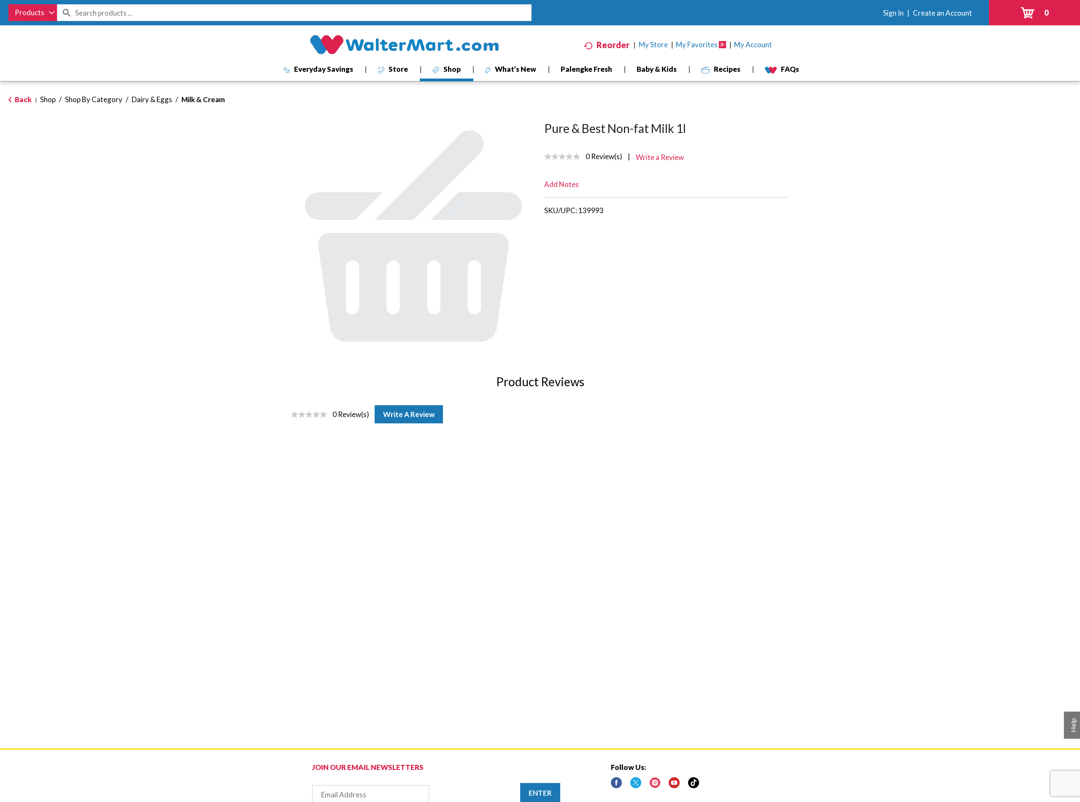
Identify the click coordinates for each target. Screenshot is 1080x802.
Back (23, 99)
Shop (48, 99)
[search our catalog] (66, 12)
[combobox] (32, 12)
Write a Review (409, 414)
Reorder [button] (613, 45)
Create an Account (942, 12)
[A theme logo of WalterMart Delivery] (404, 44)
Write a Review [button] (660, 157)
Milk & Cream (203, 99)
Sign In (893, 12)
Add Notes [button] (561, 184)
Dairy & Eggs (152, 99)
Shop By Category (93, 99)
